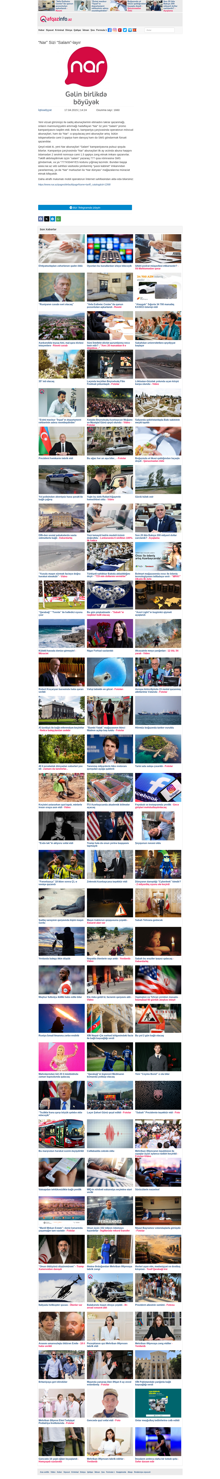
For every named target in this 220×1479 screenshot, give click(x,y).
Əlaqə (130, 1472)
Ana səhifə (44, 1472)
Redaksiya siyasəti (142, 1472)
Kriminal (59, 30)
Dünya (68, 30)
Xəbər (41, 30)
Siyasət (50, 30)
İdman (86, 30)
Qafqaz (77, 30)
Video (53, 1472)
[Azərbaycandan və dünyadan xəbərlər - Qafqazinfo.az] (55, 19)
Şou (93, 30)
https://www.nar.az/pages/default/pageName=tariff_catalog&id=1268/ (74, 184)
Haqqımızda (121, 1472)
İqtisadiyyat (45, 110)
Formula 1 (101, 30)
